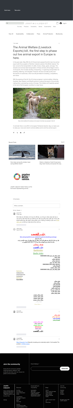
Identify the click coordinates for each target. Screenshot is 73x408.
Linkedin (62, 391)
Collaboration (30, 34)
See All (62, 142)
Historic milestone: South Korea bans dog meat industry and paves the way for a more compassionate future (50, 163)
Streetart (18, 404)
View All (11, 34)
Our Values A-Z (19, 391)
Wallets (47, 396)
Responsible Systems (35, 395)
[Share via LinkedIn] (20, 132)
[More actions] (59, 43)
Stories (17, 394)
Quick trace (7, 10)
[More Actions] (59, 213)
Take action (17, 10)
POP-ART (18, 399)
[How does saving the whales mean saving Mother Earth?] (22, 152)
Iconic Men (18, 401)
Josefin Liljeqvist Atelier (50, 399)
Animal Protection (48, 34)
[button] (57, 23)
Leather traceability (35, 393)
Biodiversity (59, 34)
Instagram (62, 394)
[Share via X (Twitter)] (17, 132)
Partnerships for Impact (36, 394)
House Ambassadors (20, 392)
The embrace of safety (21, 405)
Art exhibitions (19, 396)
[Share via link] (24, 132)
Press (38, 34)
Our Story (18, 390)
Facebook (62, 390)
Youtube (61, 392)
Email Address (34, 363)
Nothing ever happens (21, 397)
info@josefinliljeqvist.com (8, 394)
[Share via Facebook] (13, 132)
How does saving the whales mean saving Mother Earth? (20, 163)
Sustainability (20, 34)
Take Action (33, 391)
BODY (17, 400)
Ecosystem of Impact (35, 392)
